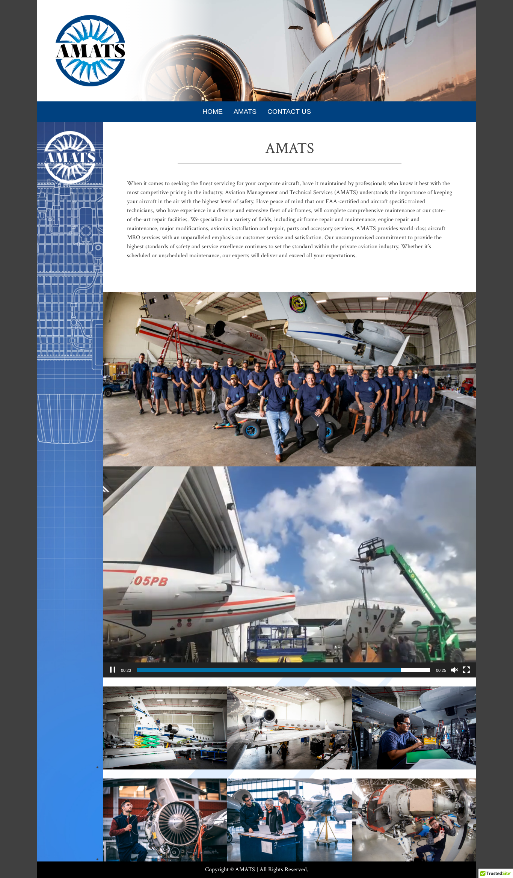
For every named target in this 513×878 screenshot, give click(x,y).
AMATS (245, 111)
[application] (289, 572)
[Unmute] (454, 670)
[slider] (283, 670)
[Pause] (112, 670)
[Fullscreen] (466, 670)
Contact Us (289, 111)
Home (212, 111)
